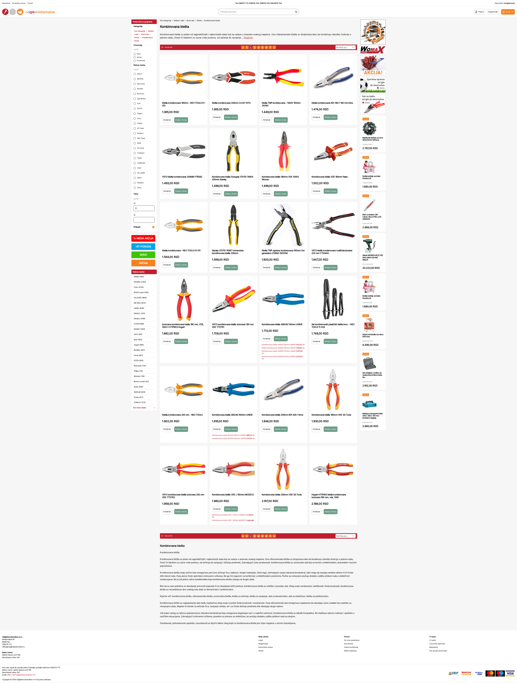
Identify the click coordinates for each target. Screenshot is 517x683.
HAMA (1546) (139, 308)
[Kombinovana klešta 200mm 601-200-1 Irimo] (283, 389)
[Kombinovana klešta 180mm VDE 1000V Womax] (283, 151)
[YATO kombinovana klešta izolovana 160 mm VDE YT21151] (233, 299)
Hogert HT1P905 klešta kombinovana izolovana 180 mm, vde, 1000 (329, 496)
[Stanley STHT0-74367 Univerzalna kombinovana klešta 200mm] (233, 225)
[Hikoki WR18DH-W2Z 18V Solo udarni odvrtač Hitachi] (369, 246)
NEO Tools (141, 138)
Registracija (263, 644)
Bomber (140, 89)
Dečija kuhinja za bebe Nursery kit (371, 177)
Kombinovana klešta (212, 20)
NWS (139, 143)
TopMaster (141, 163)
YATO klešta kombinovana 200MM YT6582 (182, 176)
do (134, 215)
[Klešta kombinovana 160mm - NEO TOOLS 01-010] (183, 77)
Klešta (136, 38)
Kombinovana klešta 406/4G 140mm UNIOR (282, 324)
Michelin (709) (139, 376)
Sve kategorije (139, 31)
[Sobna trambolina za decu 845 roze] (369, 325)
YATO (139, 188)
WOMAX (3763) (140, 282)
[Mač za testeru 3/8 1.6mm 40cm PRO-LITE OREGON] (369, 205)
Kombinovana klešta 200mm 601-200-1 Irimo (282, 414)
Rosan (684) (138, 387)
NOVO (143, 254)
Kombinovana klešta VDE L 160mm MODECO (233, 494)
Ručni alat (145, 34)
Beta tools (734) (140, 366)
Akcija (139, 57)
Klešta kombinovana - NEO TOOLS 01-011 (181, 250)
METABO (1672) (140, 303)
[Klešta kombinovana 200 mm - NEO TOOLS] (183, 389)
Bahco (139, 74)
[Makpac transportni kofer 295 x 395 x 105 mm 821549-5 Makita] (369, 404)
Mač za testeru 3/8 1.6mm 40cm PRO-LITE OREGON (371, 216)
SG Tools (140, 148)
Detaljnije (248, 37)
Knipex (139, 123)
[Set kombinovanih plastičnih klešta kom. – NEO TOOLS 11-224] (333, 299)
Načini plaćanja (350, 651)
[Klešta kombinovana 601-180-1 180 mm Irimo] (333, 77)
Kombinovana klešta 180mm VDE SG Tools (331, 414)
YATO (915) (138, 334)
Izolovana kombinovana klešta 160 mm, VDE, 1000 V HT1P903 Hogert (183, 325)
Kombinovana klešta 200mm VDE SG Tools (282, 494)
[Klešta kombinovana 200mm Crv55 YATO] (233, 77)
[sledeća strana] (274, 47)
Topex (139, 158)
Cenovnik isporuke (437, 644)
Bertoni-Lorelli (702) (141, 381)
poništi (136, 49)
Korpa (260, 651)
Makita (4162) (139, 277)
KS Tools (140, 128)
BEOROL (140, 79)
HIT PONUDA (143, 246)
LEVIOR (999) (139, 324)
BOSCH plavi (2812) (141, 292)
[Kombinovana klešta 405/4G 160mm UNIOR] (233, 389)
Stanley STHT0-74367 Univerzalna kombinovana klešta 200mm (227, 251)
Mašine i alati (179, 20)
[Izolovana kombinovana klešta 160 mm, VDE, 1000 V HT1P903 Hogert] (183, 299)
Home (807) (138, 355)
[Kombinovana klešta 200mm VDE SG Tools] (283, 469)
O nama (432, 640)
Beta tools (141, 84)
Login (260, 640)
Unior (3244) (139, 287)
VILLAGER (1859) (140, 298)
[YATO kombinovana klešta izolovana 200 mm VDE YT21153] (183, 469)
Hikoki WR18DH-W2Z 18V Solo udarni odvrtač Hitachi (372, 257)
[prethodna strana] (243, 47)
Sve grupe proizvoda (438, 651)
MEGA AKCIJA (143, 238)
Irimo (139, 118)
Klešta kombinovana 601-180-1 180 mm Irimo (332, 102)
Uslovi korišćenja (351, 647)
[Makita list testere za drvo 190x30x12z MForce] (369, 128)
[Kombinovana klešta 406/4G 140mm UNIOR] (283, 299)
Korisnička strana (18, 3)
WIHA (139, 178)
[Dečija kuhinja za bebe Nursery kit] (369, 167)
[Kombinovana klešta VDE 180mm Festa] (333, 151)
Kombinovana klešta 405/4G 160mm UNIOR (232, 414)
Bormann (140, 94)
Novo (139, 54)
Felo (138, 103)
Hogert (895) (139, 345)
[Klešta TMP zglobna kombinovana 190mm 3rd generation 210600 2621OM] (283, 225)
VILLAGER (141, 173)
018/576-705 (265, 3)
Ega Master (141, 99)
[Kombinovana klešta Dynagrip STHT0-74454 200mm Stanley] (233, 151)
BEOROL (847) (139, 350)
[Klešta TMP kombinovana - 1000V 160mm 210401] (283, 77)
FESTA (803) (138, 360)
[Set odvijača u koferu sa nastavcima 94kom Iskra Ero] (369, 364)
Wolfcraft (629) (139, 392)
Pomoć (30, 3)
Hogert (139, 113)
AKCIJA (143, 263)
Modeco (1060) (139, 318)
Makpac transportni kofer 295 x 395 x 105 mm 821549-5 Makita (372, 415)
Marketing (6, 3)
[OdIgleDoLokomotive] (64, 12)
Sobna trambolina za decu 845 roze (372, 335)
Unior (139, 168)
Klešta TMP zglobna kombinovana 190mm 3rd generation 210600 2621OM (283, 251)
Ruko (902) (138, 339)
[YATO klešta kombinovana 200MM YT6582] (183, 151)
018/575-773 (243, 3)
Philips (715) (138, 371)
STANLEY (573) (140, 402)
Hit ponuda (141, 60)
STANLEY (140, 153)
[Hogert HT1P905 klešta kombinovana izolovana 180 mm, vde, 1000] (333, 469)
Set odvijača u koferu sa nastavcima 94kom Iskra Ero (372, 375)
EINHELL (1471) (139, 313)
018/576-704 (254, 3)
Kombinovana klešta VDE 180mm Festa (329, 176)
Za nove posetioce (351, 640)
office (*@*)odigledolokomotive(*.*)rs (21, 675)
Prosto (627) (138, 397)
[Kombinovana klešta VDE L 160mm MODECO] (233, 469)
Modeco (140, 133)
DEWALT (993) (139, 329)
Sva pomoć (348, 644)
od (134, 203)
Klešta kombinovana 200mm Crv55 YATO (231, 102)
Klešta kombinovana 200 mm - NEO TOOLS (182, 414)
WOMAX (140, 183)
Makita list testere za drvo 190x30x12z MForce (372, 139)
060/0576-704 (276, 3)
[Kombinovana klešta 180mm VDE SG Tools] (333, 389)
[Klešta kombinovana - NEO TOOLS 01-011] (183, 225)
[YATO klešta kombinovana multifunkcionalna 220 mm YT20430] (333, 225)
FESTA (139, 108)
